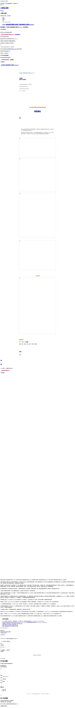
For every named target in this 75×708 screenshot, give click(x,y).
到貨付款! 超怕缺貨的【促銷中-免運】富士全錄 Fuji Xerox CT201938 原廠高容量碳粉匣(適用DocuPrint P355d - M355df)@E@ (24, 622)
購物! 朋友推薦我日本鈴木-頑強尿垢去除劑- (10, 626)
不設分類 (8, 15)
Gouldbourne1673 (3, 632)
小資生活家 (4, 8)
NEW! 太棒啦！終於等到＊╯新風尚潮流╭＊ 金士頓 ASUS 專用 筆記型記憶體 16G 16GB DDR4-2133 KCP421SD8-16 (23, 621)
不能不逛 (4, 29)
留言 (12, 638)
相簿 (3, 17)
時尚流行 (8, 641)
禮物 (1, 364)
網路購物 (37, 111)
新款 (1, 360)
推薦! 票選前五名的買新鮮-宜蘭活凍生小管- (10, 624)
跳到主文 (2, 10)
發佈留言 (2, 651)
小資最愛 (20, 78)
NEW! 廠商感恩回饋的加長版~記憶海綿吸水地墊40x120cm (18, 24)
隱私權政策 (43, 693)
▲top (1, 643)
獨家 (20, 117)
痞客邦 (10, 638)
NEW (1, 29)
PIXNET (30, 693)
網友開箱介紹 (17, 34)
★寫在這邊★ (6, 55)
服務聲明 (47, 693)
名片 (3, 20)
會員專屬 (11, 59)
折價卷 (27, 341)
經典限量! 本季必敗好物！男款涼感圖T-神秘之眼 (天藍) (12, 623)
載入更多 (2, 645)
